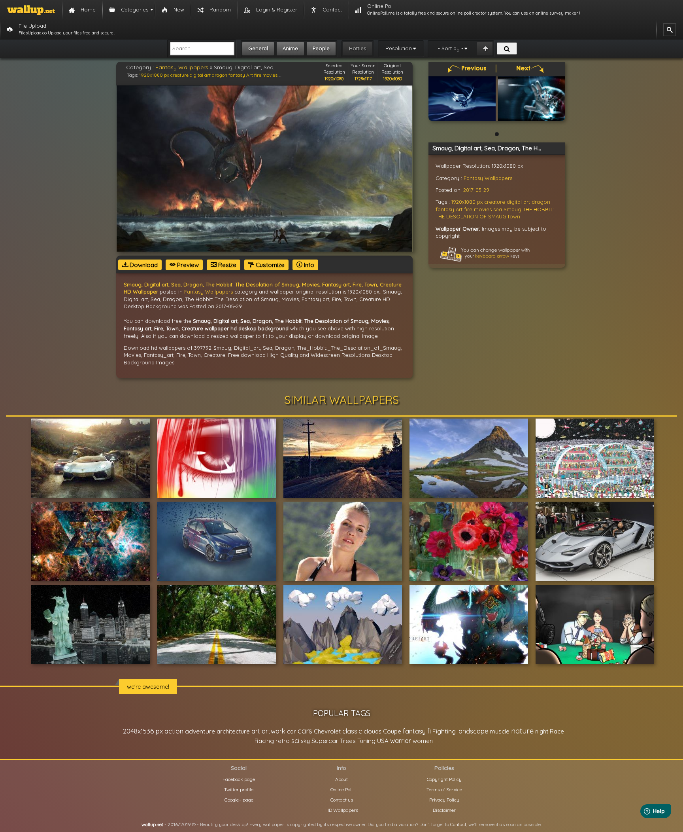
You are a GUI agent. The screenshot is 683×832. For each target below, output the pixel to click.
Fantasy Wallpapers (181, 67)
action (173, 731)
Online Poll (341, 789)
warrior (400, 741)
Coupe (392, 731)
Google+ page (239, 800)
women (423, 741)
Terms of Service (444, 789)
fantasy (414, 731)
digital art (200, 75)
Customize (269, 265)
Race (557, 731)
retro (282, 741)
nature (522, 730)
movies (269, 75)
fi (429, 731)
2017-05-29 (476, 190)
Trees (348, 741)
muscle (499, 731)
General (258, 48)
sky (305, 741)
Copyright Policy (444, 779)
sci (295, 741)
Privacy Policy (444, 800)
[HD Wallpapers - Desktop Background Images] (31, 10)
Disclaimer (444, 810)
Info (308, 265)
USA (383, 741)
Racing (264, 741)
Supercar (324, 741)
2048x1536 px (143, 731)
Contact (458, 824)
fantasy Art (240, 75)
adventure (200, 731)
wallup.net (152, 824)
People (321, 48)
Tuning (366, 741)
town (514, 216)
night (541, 731)
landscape (472, 731)
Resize (226, 265)
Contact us (341, 800)
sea (497, 209)
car (291, 731)
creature (179, 75)
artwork (273, 731)
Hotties (357, 48)
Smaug (512, 209)
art (255, 731)
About (341, 779)
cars (305, 730)
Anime (290, 48)
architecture (233, 731)
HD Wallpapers (341, 810)
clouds (372, 731)
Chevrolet (327, 731)
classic (352, 731)
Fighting (444, 731)
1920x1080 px (154, 75)
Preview (187, 265)
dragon (219, 75)
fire (257, 75)
